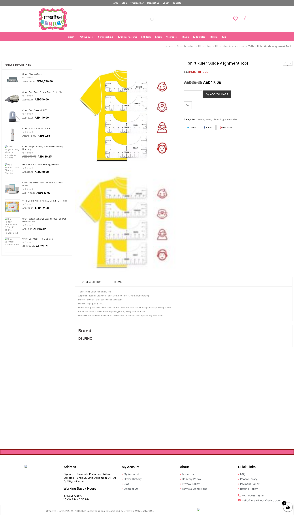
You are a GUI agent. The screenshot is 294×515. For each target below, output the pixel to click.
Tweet (193, 127)
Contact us (153, 3)
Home (115, 3)
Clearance (171, 36)
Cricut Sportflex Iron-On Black (37, 238)
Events (158, 36)
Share (209, 127)
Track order (137, 3)
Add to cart (219, 94)
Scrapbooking (105, 36)
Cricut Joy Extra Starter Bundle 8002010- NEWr (42, 184)
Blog (124, 3)
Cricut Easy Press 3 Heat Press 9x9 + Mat (42, 92)
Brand (118, 281)
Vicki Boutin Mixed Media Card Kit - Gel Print (44, 200)
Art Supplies (86, 36)
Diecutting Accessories (230, 46)
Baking (214, 36)
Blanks (185, 36)
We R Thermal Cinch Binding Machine (40, 164)
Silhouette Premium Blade (102, 421)
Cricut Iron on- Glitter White (36, 128)
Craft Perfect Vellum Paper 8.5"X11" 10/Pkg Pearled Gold (44, 220)
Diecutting (204, 46)
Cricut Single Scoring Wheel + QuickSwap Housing (42, 148)
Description (93, 281)
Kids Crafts (199, 36)
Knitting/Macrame (127, 36)
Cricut (71, 36)
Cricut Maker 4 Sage (32, 74)
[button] (72, 37)
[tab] (91, 282)
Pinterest (227, 127)
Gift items (146, 36)
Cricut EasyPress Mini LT (34, 110)
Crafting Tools (204, 119)
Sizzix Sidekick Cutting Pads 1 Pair (156, 421)
